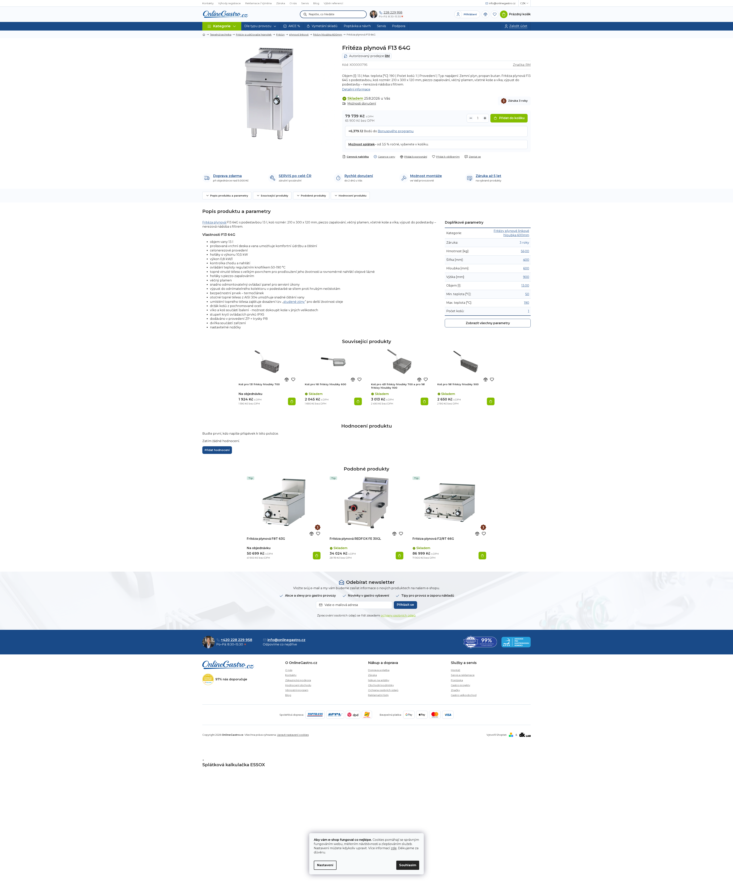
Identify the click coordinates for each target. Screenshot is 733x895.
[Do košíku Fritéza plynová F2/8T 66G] (482, 555)
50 (527, 294)
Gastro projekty (460, 685)
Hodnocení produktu (352, 195)
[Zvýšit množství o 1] (485, 118)
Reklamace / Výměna (258, 3)
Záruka (280, 3)
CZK (523, 3)
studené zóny (294, 302)
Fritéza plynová (214, 222)
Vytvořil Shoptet (497, 734)
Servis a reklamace (463, 675)
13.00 (525, 285)
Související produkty (274, 195)
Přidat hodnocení (217, 450)
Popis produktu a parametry (229, 195)
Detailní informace (356, 89)
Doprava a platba (378, 670)
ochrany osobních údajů (398, 615)
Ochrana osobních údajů (383, 690)
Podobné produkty (313, 195)
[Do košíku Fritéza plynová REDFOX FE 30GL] (399, 555)
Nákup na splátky (378, 680)
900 (526, 277)
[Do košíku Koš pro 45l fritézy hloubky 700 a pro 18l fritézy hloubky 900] (424, 401)
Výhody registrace (229, 3)
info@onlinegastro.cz (286, 640)
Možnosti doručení (361, 103)
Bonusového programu (396, 131)
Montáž (455, 670)
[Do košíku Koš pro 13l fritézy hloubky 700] (292, 401)
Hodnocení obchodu (298, 685)
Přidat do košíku (512, 118)
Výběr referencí (333, 3)
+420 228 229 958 (236, 640)
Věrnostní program (296, 690)
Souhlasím (407, 865)
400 (526, 260)
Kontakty (208, 3)
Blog (316, 3)
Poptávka (457, 680)
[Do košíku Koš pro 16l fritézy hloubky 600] (358, 401)
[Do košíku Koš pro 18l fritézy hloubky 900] (490, 401)
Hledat (305, 14)
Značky (455, 690)
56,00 (525, 251)
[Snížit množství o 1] (470, 118)
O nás (293, 3)
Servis (305, 3)
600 (526, 268)
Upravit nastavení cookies (293, 734)
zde (394, 848)
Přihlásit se (405, 605)
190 (526, 303)
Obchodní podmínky (381, 685)
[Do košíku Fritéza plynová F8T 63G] (316, 555)
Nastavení (325, 865)
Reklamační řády (378, 695)
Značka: (522, 65)
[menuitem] (260, 26)
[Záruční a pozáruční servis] (317, 527)
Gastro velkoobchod (463, 695)
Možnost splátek (361, 144)
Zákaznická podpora (298, 680)
